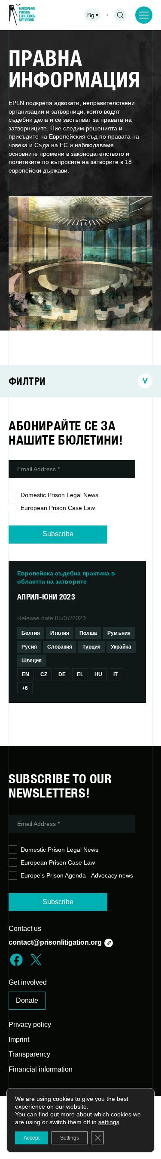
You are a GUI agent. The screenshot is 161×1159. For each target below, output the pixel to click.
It (115, 674)
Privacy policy (30, 1024)
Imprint (19, 1039)
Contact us (25, 928)
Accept (31, 1138)
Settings (69, 1138)
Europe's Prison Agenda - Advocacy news (77, 875)
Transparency (29, 1054)
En (25, 674)
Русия (29, 647)
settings (108, 1122)
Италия (59, 633)
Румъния (119, 633)
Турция (91, 647)
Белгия (30, 633)
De (62, 674)
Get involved (28, 982)
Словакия (59, 647)
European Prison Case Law (58, 507)
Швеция (31, 661)
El (80, 674)
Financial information (41, 1069)
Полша (88, 633)
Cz (43, 674)
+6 (25, 688)
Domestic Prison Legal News (59, 494)
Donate (27, 1000)
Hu (98, 674)
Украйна (121, 647)
